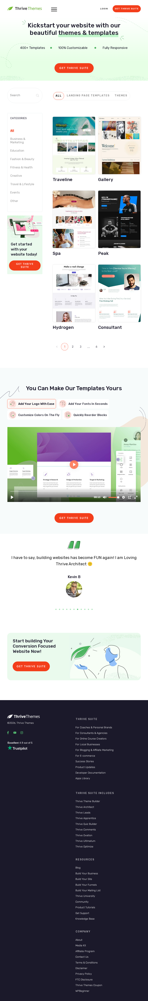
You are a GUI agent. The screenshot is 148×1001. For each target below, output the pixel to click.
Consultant (119, 296)
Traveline (74, 148)
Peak (119, 222)
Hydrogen (74, 296)
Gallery (119, 148)
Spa (74, 222)
